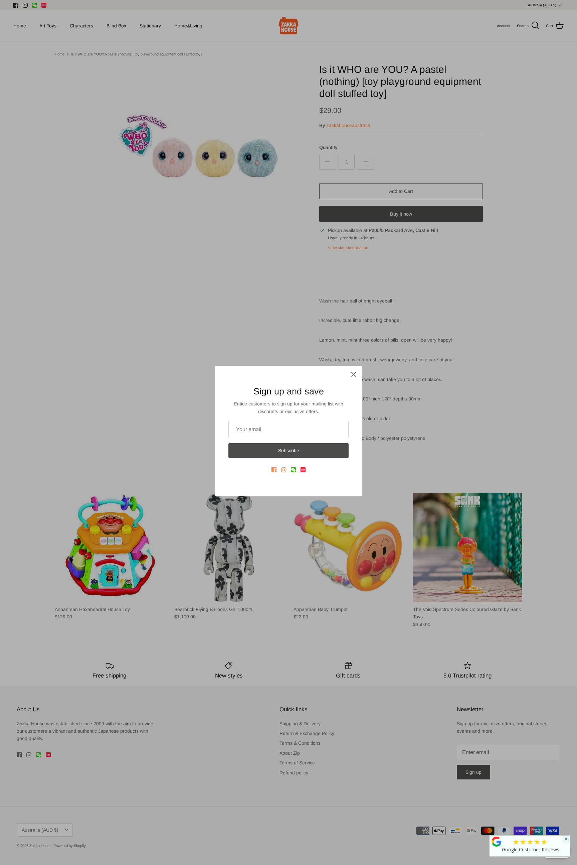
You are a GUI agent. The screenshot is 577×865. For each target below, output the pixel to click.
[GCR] (497, 842)
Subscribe (288, 450)
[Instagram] (283, 469)
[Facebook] (273, 469)
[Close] (353, 374)
